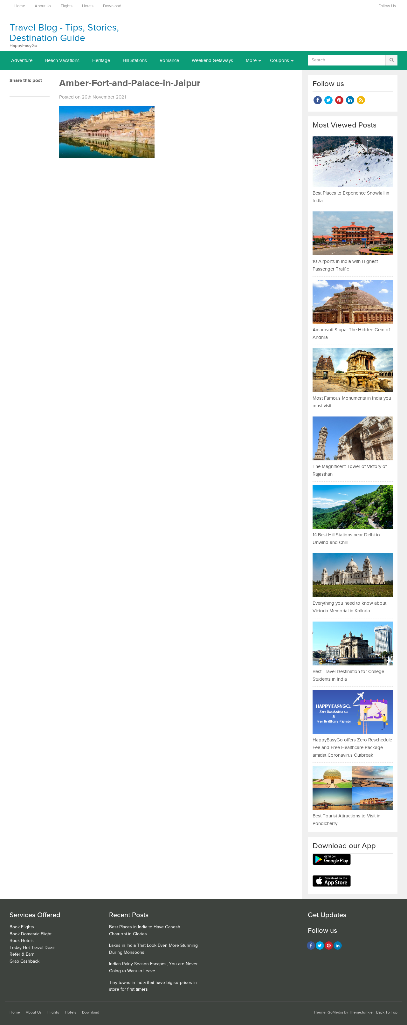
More (251, 60)
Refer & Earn (22, 954)
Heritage (101, 60)
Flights (66, 6)
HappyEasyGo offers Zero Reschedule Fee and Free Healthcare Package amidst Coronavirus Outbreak (352, 747)
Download (112, 6)
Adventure (21, 60)
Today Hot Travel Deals (33, 947)
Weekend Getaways (212, 60)
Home (19, 6)
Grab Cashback (24, 961)
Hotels (87, 6)
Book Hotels (22, 940)
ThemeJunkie (361, 1012)
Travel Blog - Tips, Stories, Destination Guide (64, 33)
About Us (43, 6)
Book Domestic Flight (31, 934)
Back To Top (386, 1012)
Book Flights (22, 927)
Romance (169, 60)
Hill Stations (135, 60)
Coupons (279, 60)
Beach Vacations (62, 60)
